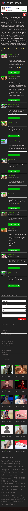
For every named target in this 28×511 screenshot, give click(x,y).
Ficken (12, 469)
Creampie (4, 467)
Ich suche (4, 298)
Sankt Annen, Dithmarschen (8, 357)
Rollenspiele (12, 495)
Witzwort (4, 348)
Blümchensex (7, 463)
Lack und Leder (20, 483)
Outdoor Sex (17, 489)
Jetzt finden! (22, 319)
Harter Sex (16, 477)
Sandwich (3, 497)
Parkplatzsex (4, 492)
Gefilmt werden (9, 475)
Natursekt (16, 486)
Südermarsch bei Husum (14, 56)
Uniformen (13, 501)
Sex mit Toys (13, 499)
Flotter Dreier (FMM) (14, 472)
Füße (3, 474)
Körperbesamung (7, 483)
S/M (19, 495)
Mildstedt (4, 328)
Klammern (16, 481)
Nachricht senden (13, 72)
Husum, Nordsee (6, 339)
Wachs (12, 504)
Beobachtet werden (15, 461)
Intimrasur (9, 481)
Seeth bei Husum (6, 359)
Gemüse (16, 475)
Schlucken (8, 498)
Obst (3, 489)
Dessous (12, 466)
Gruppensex (6, 478)
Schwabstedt (5, 354)
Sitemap (14, 509)
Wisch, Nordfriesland (6, 334)
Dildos (19, 466)
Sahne (22, 495)
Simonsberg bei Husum (7, 343)
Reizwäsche (12, 492)
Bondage (17, 464)
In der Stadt (4, 313)
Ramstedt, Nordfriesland (7, 345)
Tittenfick (4, 502)
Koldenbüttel (5, 332)
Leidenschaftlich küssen (6, 486)
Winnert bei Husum (6, 350)
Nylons (23, 486)
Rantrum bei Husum (6, 330)
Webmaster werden (21, 509)
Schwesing (4, 352)
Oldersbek (4, 337)
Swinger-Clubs (22, 499)
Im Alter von (4, 304)
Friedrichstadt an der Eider (8, 341)
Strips (18, 499)
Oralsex (8, 489)
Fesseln (7, 469)
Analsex (4, 461)
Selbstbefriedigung (18, 498)
